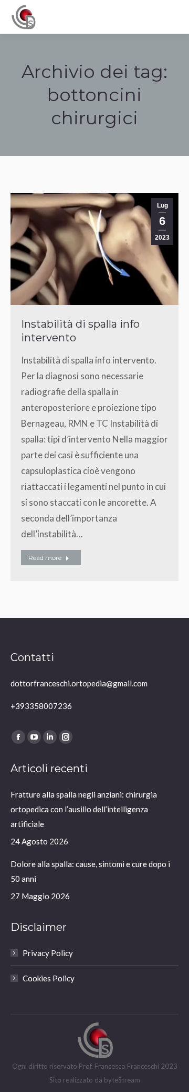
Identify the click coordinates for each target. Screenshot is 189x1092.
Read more (44, 558)
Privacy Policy (48, 953)
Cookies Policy (49, 978)
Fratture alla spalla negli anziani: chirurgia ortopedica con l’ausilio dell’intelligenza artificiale (83, 809)
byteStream (122, 1080)
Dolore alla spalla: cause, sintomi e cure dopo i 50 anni (90, 871)
